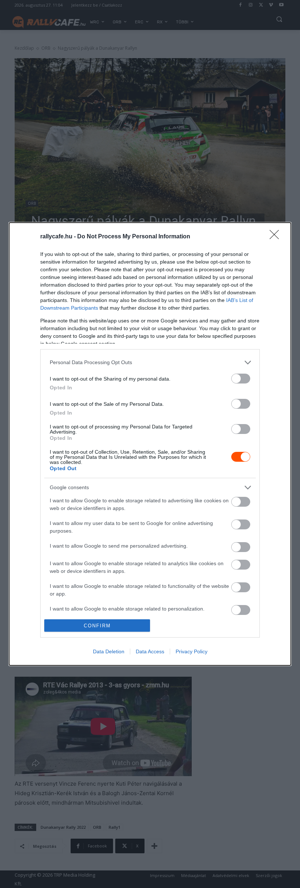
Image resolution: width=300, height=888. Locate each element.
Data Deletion (108, 651)
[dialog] (150, 444)
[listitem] (150, 362)
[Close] (277, 237)
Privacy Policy (191, 651)
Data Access (150, 651)
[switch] (240, 378)
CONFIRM (97, 625)
